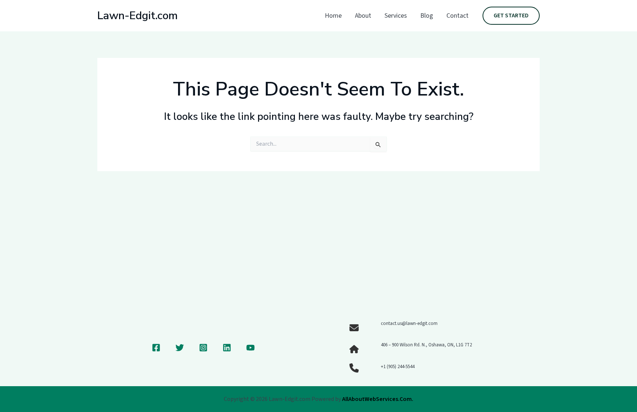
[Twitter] (179, 347)
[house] (354, 349)
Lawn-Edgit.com (137, 15)
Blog (426, 15)
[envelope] (354, 327)
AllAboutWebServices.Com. (377, 399)
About (363, 15)
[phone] (354, 367)
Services (395, 15)
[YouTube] (250, 347)
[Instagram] (203, 347)
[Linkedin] (227, 347)
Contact (457, 15)
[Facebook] (156, 347)
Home (333, 15)
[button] (511, 16)
